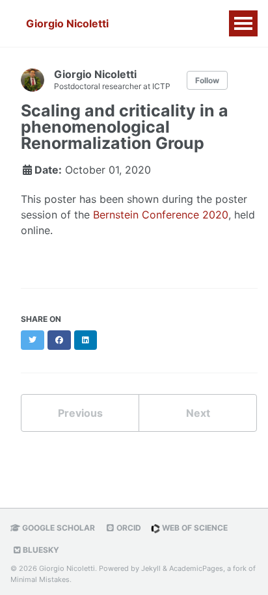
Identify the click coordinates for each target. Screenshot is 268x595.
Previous (80, 412)
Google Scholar (57, 528)
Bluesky (40, 550)
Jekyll (151, 568)
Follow (207, 80)
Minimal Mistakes (40, 579)
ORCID (127, 528)
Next (198, 412)
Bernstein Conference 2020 (160, 214)
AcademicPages (196, 568)
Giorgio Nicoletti (67, 23)
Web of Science (194, 528)
